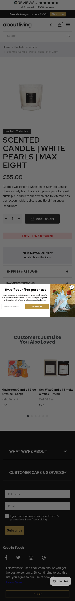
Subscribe (37, 306)
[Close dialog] (72, 287)
